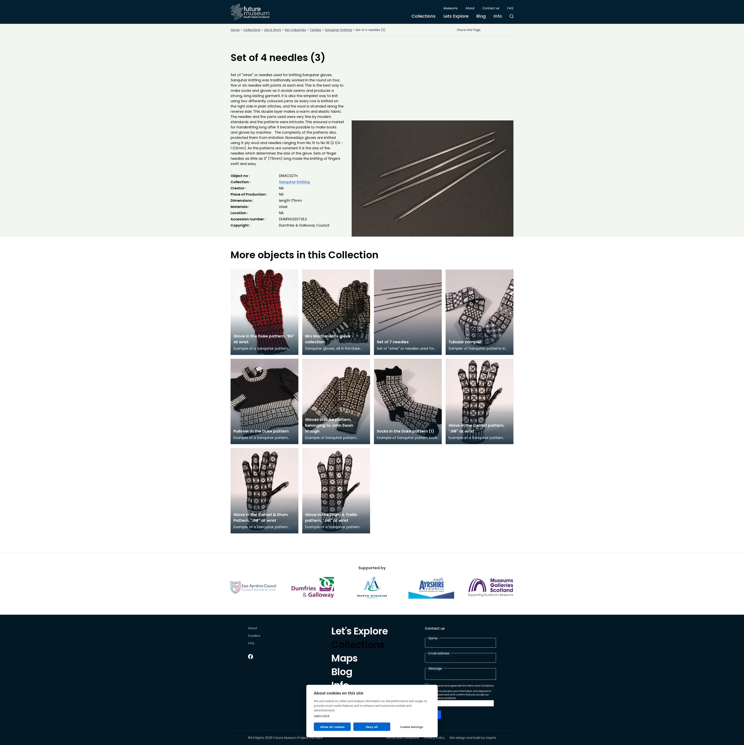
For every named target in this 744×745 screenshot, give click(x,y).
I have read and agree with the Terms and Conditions (462, 685)
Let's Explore (359, 632)
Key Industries (295, 30)
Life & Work (272, 30)
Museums (450, 8)
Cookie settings (411, 727)
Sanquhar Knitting (338, 30)
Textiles (315, 30)
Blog (481, 16)
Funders (254, 636)
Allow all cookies (332, 727)
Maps (344, 659)
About (470, 8)
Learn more (321, 716)
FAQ (510, 8)
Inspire (491, 738)
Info (497, 16)
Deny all (372, 727)
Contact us (490, 8)
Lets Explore (455, 16)
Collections (424, 16)
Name (432, 638)
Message (435, 668)
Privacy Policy (434, 737)
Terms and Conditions (402, 737)
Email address (439, 653)
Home (235, 30)
